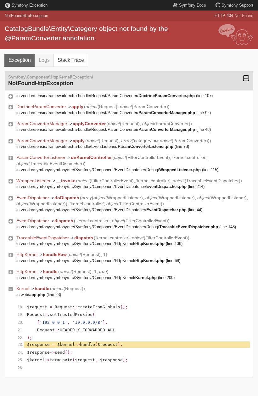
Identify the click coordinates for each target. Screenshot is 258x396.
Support (237, 5)
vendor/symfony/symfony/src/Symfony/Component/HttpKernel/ (93, 243)
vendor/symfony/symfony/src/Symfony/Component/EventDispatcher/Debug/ (111, 169)
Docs (192, 5)
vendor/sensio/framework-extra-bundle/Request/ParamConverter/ (108, 95)
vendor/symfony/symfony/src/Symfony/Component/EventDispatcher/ (104, 186)
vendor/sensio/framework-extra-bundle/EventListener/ (97, 146)
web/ (33, 294)
